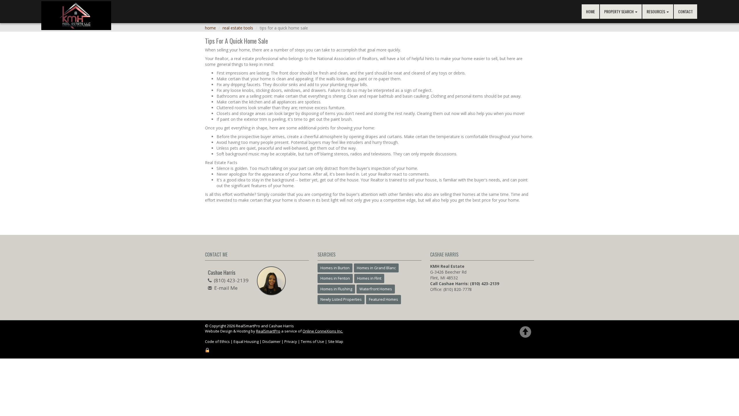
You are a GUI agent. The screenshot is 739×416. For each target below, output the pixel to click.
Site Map (335, 341)
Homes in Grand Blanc (376, 267)
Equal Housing (246, 341)
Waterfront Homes (375, 288)
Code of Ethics (217, 341)
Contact (685, 11)
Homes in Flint (369, 278)
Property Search (619, 11)
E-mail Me (226, 288)
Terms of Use (312, 341)
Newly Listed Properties (341, 299)
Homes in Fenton (335, 278)
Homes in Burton (335, 267)
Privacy (290, 341)
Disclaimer (271, 341)
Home (590, 11)
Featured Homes (383, 299)
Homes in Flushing (336, 288)
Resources (656, 11)
